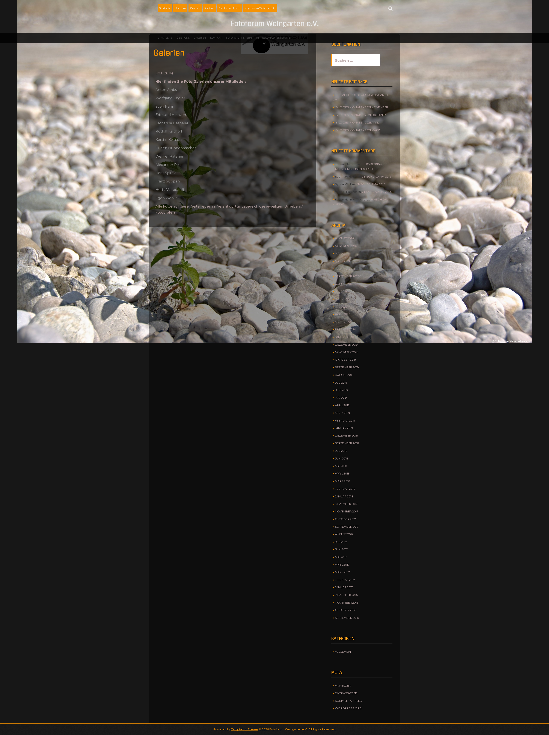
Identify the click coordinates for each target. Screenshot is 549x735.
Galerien (195, 8)
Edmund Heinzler (170, 115)
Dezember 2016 (346, 595)
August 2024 (344, 238)
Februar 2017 (345, 579)
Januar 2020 (344, 337)
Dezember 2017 (346, 504)
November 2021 (346, 246)
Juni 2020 (342, 299)
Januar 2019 (344, 428)
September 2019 (347, 367)
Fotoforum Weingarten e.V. (274, 23)
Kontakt (209, 8)
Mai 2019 (341, 397)
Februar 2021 (345, 268)
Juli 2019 (341, 382)
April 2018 (342, 473)
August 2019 (344, 375)
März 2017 (342, 572)
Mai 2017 (341, 557)
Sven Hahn (164, 106)
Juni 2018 (341, 458)
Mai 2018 (341, 466)
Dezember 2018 (346, 435)
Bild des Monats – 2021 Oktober (361, 115)
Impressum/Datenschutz (260, 8)
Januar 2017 (344, 587)
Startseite (165, 8)
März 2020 (343, 322)
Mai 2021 (341, 253)
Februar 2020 (345, 329)
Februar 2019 (345, 420)
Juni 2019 (341, 390)
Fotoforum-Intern (230, 8)
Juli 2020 (341, 291)
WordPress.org (348, 708)
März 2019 (342, 412)
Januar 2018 (344, 496)
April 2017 (342, 564)
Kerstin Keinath (168, 140)
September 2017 (347, 526)
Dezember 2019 (346, 344)
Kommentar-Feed (348, 700)
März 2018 (342, 481)
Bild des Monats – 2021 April (357, 122)
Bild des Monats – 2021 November (362, 107)
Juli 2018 (341, 450)
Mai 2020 (341, 306)
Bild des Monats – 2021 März (358, 130)
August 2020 (344, 284)
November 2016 (346, 602)
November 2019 (346, 352)
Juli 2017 (341, 542)
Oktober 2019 (345, 359)
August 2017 (344, 534)
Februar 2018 (345, 488)
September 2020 (347, 276)
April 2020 (342, 314)
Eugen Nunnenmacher (175, 148)
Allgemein (343, 651)
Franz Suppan (167, 181)
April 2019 (342, 405)
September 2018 (347, 443)
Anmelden (343, 685)
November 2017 (346, 511)
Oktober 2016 (345, 610)
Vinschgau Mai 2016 (376, 176)
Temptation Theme (244, 729)
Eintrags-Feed (346, 693)
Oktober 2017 (345, 519)
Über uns (180, 8)
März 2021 (342, 261)
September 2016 (347, 617)
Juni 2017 (341, 549)
